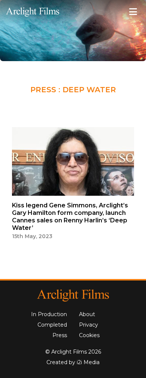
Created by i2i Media (73, 362)
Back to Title (107, 104)
